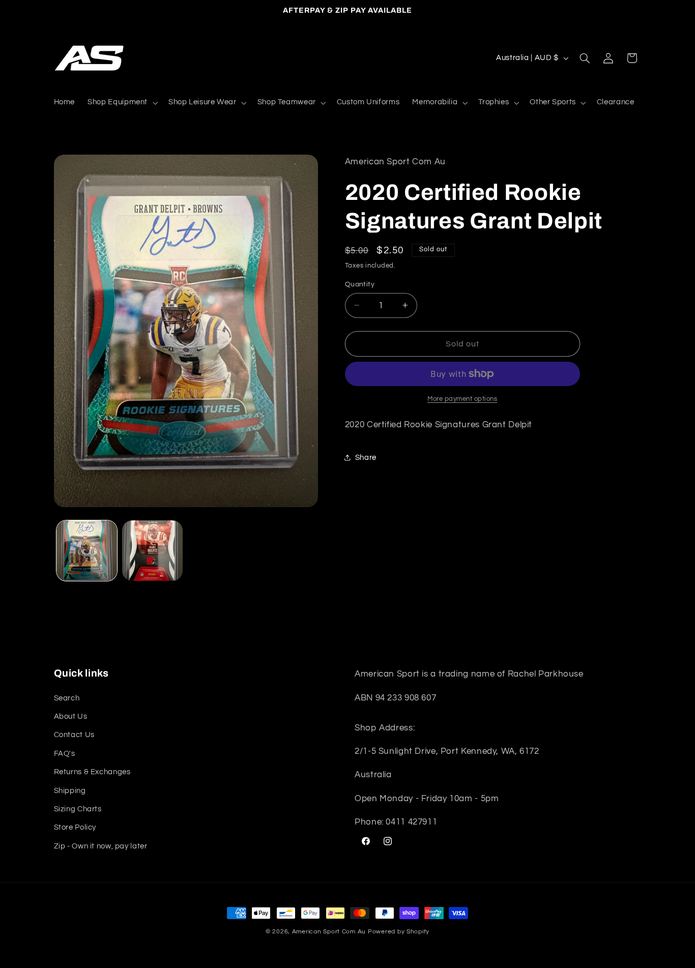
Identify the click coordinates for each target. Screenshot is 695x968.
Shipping (70, 791)
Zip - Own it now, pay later (101, 846)
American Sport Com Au (329, 931)
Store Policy (75, 827)
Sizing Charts (78, 809)
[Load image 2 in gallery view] (152, 550)
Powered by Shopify (398, 931)
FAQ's (64, 753)
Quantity (359, 284)
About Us (71, 716)
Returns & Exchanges (92, 772)
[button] (121, 103)
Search (67, 698)
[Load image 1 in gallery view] (86, 550)
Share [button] (366, 457)
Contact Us (74, 735)
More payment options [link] (462, 399)
